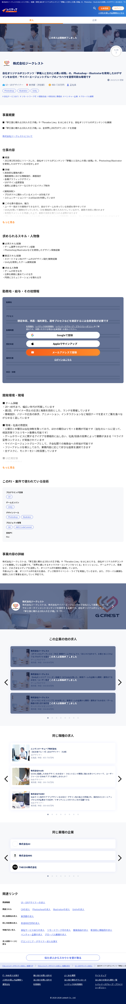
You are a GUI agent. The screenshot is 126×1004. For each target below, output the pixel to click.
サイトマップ (100, 975)
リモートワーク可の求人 (59, 930)
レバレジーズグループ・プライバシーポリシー (74, 326)
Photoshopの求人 (41, 909)
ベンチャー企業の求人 (31, 934)
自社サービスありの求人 (33, 930)
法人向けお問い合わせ (42, 979)
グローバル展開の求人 (55, 934)
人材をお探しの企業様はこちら (111, 12)
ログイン (118, 8)
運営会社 (6, 984)
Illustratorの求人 (61, 909)
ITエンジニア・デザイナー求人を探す (39, 941)
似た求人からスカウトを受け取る (63, 958)
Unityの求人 (78, 909)
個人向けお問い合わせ (42, 975)
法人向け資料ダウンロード (75, 979)
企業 (94, 20)
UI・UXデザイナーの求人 (33, 902)
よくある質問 (69, 975)
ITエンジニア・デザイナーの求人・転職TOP (17, 966)
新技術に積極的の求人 (101, 930)
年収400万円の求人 (30, 923)
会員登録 (104, 8)
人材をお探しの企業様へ (12, 979)
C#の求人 (25, 909)
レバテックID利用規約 (44, 326)
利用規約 (29, 326)
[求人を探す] (95, 8)
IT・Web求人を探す (10, 975)
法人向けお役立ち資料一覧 (106, 979)
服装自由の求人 (80, 930)
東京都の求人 (27, 916)
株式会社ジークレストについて (17, 136)
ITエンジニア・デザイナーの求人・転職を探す (54, 966)
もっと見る (8, 222)
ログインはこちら (63, 359)
